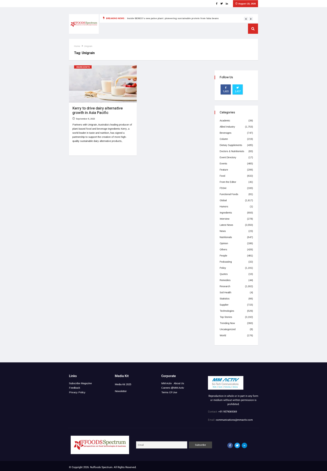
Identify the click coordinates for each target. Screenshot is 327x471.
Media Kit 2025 (123, 384)
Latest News (226, 225)
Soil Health (225, 292)
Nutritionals (226, 237)
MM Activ (166, 383)
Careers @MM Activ (172, 387)
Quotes (224, 274)
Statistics (225, 298)
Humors (224, 206)
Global (223, 200)
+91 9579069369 (227, 411)
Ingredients (83, 67)
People (223, 255)
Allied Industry (227, 126)
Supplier (224, 304)
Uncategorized (228, 329)
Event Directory (228, 157)
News (223, 231)
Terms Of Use (169, 392)
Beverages (225, 132)
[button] (246, 19)
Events (223, 163)
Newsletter (121, 391)
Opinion (224, 243)
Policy (223, 268)
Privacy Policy (77, 392)
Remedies (225, 280)
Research (225, 286)
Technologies (227, 311)
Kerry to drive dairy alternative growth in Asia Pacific (97, 110)
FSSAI (223, 188)
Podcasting (226, 261)
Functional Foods (229, 194)
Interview (224, 218)
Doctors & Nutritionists (232, 151)
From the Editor (228, 182)
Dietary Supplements (231, 145)
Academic (225, 120)
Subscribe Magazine (80, 383)
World (223, 335)
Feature (224, 169)
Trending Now (227, 323)
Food (222, 175)
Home (77, 46)
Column (224, 139)
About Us (179, 383)
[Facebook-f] (230, 445)
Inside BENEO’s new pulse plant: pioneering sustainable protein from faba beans (173, 18)
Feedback (74, 387)
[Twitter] (237, 445)
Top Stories (226, 317)
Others (223, 249)
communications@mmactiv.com (234, 419)
